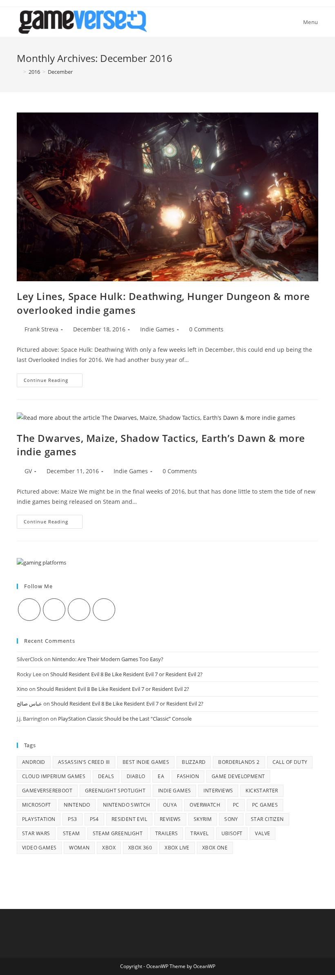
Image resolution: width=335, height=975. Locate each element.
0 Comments (206, 329)
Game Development (238, 776)
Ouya (170, 804)
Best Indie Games (146, 762)
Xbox (109, 847)
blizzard (193, 762)
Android (33, 762)
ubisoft (232, 833)
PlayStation (38, 819)
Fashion (188, 776)
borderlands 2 (238, 762)
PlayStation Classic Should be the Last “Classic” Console (125, 718)
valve (262, 833)
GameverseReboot (47, 790)
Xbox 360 (140, 847)
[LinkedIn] (104, 609)
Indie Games (157, 329)
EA (161, 776)
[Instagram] (79, 609)
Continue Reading (53, 381)
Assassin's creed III (84, 762)
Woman (79, 847)
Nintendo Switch (126, 804)
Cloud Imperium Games (53, 776)
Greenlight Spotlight (115, 790)
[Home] (19, 71)
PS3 (72, 819)
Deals (106, 776)
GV (28, 471)
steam (71, 833)
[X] (29, 609)
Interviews (218, 790)
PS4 (94, 819)
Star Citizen (267, 819)
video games (39, 847)
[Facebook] (54, 609)
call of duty (290, 762)
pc (236, 804)
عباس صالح (29, 703)
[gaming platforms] (41, 562)
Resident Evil (129, 819)
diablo (136, 776)
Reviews (170, 819)
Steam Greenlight (118, 833)
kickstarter (262, 790)
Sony (231, 819)
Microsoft (36, 804)
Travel (199, 833)
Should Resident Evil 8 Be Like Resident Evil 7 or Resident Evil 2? (126, 674)
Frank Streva (41, 329)
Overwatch (205, 804)
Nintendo (77, 804)
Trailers (166, 833)
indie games (174, 790)
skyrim (203, 819)
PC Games (265, 804)
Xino (22, 689)
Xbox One (215, 847)
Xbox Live (177, 847)
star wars (36, 833)
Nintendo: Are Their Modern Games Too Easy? (107, 659)
